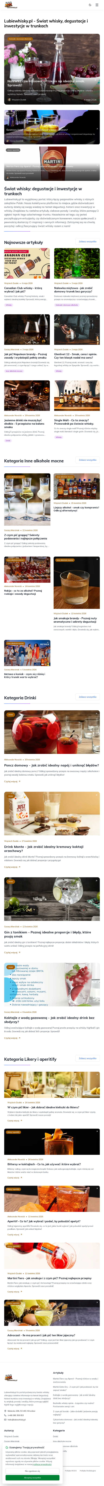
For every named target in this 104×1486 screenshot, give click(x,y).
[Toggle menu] (97, 5)
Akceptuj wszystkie (32, 1477)
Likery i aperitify (13, 150)
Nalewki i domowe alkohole (20, 39)
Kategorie (59, 1430)
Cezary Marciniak (11, 349)
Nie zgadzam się (32, 1471)
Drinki (8, 441)
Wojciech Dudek (11, 283)
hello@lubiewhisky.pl (17, 1419)
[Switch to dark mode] (90, 4)
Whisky (10, 113)
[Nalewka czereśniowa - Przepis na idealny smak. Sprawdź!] (52, 69)
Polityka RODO (71, 1471)
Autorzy (9, 1430)
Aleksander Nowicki (13, 415)
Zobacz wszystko (87, 241)
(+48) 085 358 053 (16, 1415)
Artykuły (58, 1372)
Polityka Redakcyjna (88, 1471)
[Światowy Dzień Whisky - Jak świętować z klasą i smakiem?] (52, 127)
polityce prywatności (42, 1464)
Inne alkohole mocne (14, 371)
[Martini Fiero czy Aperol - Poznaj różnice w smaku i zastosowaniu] (52, 164)
